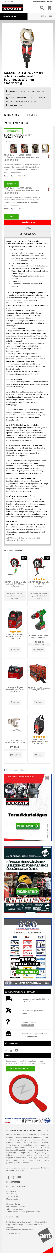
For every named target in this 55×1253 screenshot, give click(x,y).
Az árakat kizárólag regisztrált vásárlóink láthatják (15, 596)
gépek (39, 1137)
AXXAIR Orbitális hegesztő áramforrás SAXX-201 (38, 741)
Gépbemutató (13, 131)
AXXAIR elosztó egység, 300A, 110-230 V (39, 689)
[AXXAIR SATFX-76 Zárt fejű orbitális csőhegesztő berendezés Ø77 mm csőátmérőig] (27, 47)
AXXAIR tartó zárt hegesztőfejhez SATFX (15, 741)
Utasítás (7, 141)
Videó (34, 115)
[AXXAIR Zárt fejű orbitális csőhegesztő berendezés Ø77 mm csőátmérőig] (48, 156)
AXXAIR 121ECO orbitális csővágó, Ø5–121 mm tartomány (15, 584)
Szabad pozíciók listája (20, 1069)
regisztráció (41, 91)
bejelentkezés (25, 91)
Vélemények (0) (18, 123)
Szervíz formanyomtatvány (17, 770)
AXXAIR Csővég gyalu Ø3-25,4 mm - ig (38, 636)
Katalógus (14, 115)
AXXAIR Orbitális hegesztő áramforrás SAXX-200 (15, 636)
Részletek (40, 650)
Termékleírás (27, 222)
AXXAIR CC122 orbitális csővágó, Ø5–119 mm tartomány (38, 584)
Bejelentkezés (48, 2)
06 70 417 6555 (13, 137)
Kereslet (11, 184)
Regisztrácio (37, 2)
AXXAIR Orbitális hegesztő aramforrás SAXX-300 (15, 689)
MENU (44, 16)
